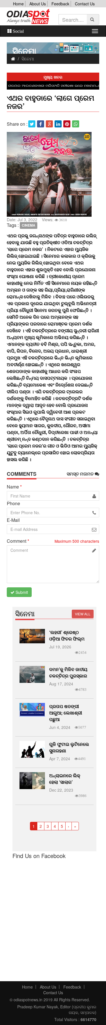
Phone (13, 503)
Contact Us (85, 3)
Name (14, 487)
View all (82, 613)
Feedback (60, 3)
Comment (18, 541)
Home (18, 3)
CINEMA (28, 225)
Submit (21, 592)
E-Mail (13, 520)
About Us (37, 3)
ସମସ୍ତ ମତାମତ (81, 473)
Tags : (13, 225)
